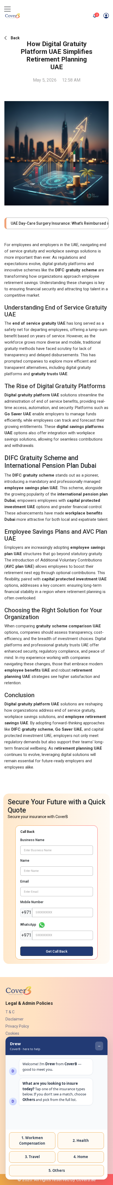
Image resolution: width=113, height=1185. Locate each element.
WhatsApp (28, 925)
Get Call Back (56, 951)
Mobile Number (31, 902)
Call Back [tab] (27, 832)
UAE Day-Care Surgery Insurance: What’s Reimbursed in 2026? (57, 223)
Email (24, 881)
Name (24, 861)
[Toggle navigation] (7, 9)
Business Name (32, 840)
